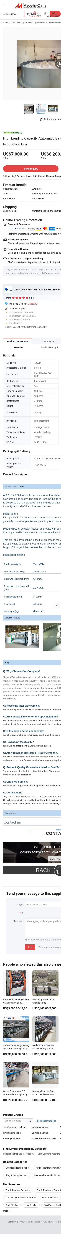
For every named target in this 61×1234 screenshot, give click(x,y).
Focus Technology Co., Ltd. (39, 1221)
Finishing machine (12, 1132)
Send (30, 947)
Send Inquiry (31, 168)
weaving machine (40, 1127)
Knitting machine (11, 1138)
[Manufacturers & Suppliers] (30, 5)
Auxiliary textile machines (44, 1138)
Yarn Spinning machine (14, 1127)
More (6, 1210)
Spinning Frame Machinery (47, 1175)
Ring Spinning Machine (17, 1175)
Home (5, 22)
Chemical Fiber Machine (17, 1167)
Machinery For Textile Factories (21, 1197)
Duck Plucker (12, 1205)
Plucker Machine (50, 1197)
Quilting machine (40, 1132)
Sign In (8, 326)
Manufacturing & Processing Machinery (28, 22)
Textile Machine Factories (18, 1190)
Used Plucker (31, 1205)
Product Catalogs (47, 1120)
